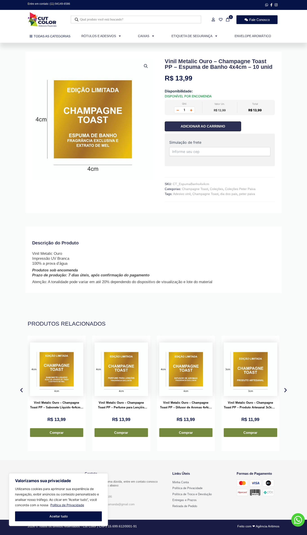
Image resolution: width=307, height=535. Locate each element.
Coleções (216, 189)
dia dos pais (228, 194)
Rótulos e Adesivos (98, 36)
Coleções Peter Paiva (240, 189)
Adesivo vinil (182, 194)
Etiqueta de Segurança (191, 36)
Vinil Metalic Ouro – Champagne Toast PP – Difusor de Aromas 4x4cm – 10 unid (186, 405)
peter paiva (247, 194)
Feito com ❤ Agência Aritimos (258, 526)
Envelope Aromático (253, 36)
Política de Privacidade (67, 505)
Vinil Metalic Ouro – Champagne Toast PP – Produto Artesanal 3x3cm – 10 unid (250, 405)
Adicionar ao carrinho (203, 126)
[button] (146, 66)
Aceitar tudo (58, 516)
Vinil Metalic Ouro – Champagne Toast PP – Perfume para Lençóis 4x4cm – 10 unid (121, 405)
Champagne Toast (195, 189)
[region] (58, 499)
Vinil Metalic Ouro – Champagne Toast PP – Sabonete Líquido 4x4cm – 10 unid (56, 405)
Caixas (143, 36)
